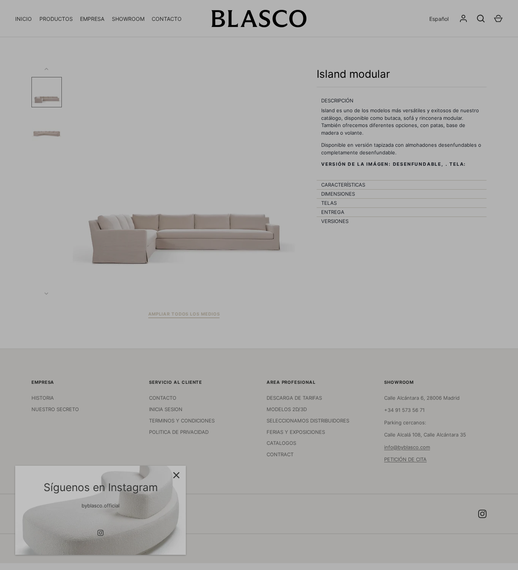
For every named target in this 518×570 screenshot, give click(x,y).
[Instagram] (100, 532)
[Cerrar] (176, 475)
